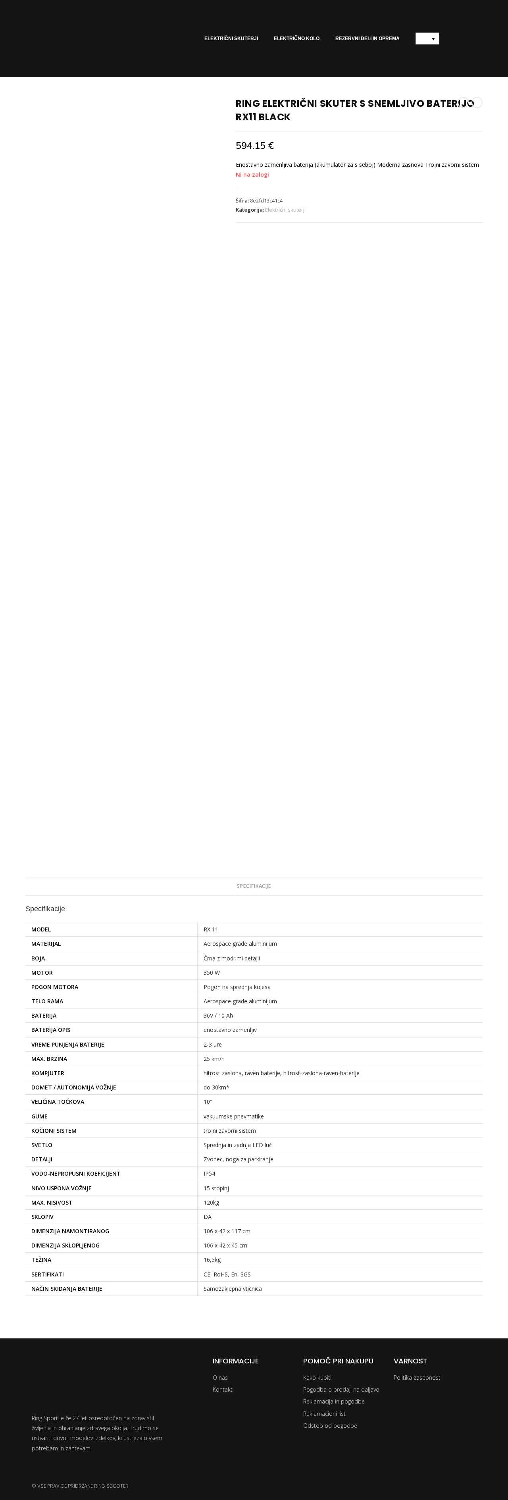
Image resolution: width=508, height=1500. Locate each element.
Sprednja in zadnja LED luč (238, 1145)
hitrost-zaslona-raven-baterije (321, 1073)
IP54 (209, 1173)
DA (208, 1216)
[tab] (254, 886)
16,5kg (212, 1259)
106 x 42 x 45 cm (225, 1245)
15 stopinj (216, 1188)
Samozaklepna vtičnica (233, 1288)
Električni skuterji (231, 38)
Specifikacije (254, 886)
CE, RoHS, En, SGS (227, 1274)
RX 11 (211, 929)
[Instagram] (434, 1486)
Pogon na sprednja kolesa (237, 987)
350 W (212, 972)
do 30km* (216, 1087)
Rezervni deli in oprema (367, 38)
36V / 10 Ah (218, 1015)
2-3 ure (213, 1044)
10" (208, 1101)
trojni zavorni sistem (230, 1130)
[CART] (461, 38)
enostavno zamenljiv (230, 1029)
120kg (211, 1202)
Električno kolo (296, 38)
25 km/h (214, 1058)
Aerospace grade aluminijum (240, 943)
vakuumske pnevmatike (234, 1116)
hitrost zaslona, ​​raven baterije (242, 1073)
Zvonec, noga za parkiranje (238, 1159)
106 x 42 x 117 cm (227, 1231)
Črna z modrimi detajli (232, 958)
